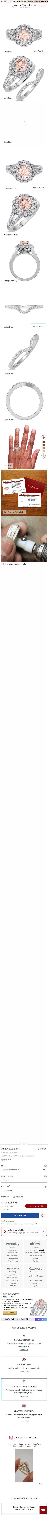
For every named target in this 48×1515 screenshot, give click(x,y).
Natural (4, 1156)
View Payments (12, 1256)
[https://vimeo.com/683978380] (24, 539)
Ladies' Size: (5, 1186)
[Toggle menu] (3, 6)
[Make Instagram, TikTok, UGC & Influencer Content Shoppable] (41, 1484)
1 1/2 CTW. (22, 1156)
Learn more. (24, 1349)
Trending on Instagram (26, 1437)
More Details (30, 1156)
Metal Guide (45, 1166)
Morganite (13, 1156)
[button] (24, 1465)
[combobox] (24, 1169)
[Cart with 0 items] (45, 6)
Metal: (3, 1166)
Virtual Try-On (38, 51)
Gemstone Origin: (7, 1176)
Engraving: (5, 1197)
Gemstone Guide (45, 1176)
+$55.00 (19, 1197)
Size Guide (45, 1186)
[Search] (41, 6)
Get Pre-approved (35, 1256)
